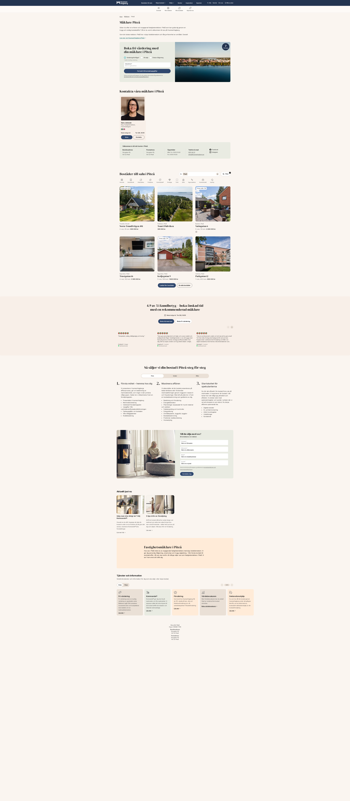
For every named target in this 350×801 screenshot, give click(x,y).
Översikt (158, 10)
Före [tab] (152, 376)
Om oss (220, 3)
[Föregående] (222, 584)
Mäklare (126, 16)
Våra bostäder (179, 10)
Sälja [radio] (120, 585)
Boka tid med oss (166, 321)
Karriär (215, 3)
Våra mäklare (168, 10)
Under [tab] (175, 376)
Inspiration (189, 3)
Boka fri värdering (183, 321)
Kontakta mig (186, 474)
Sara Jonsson (126, 123)
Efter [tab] (197, 376)
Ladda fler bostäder (167, 285)
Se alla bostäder (184, 285)
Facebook (215, 149)
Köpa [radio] (126, 585)
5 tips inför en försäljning (156, 516)
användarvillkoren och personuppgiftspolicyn (136, 77)
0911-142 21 (191, 152)
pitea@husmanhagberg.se (196, 154)
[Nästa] (231, 584)
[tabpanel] (175, 401)
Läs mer (121, 613)
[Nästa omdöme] (231, 327)
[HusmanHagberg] (122, 2)
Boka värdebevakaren (209, 606)
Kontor (180, 3)
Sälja (171, 3)
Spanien (199, 3)
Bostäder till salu (146, 3)
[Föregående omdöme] (228, 327)
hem (121, 16)
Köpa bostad (160, 3)
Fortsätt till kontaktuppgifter (147, 71)
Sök (210, 3)
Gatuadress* (128, 64)
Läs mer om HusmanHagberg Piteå (132, 38)
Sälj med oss (190, 10)
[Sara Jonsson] (132, 108)
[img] (122, 129)
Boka (126, 137)
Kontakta (139, 137)
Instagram (215, 152)
